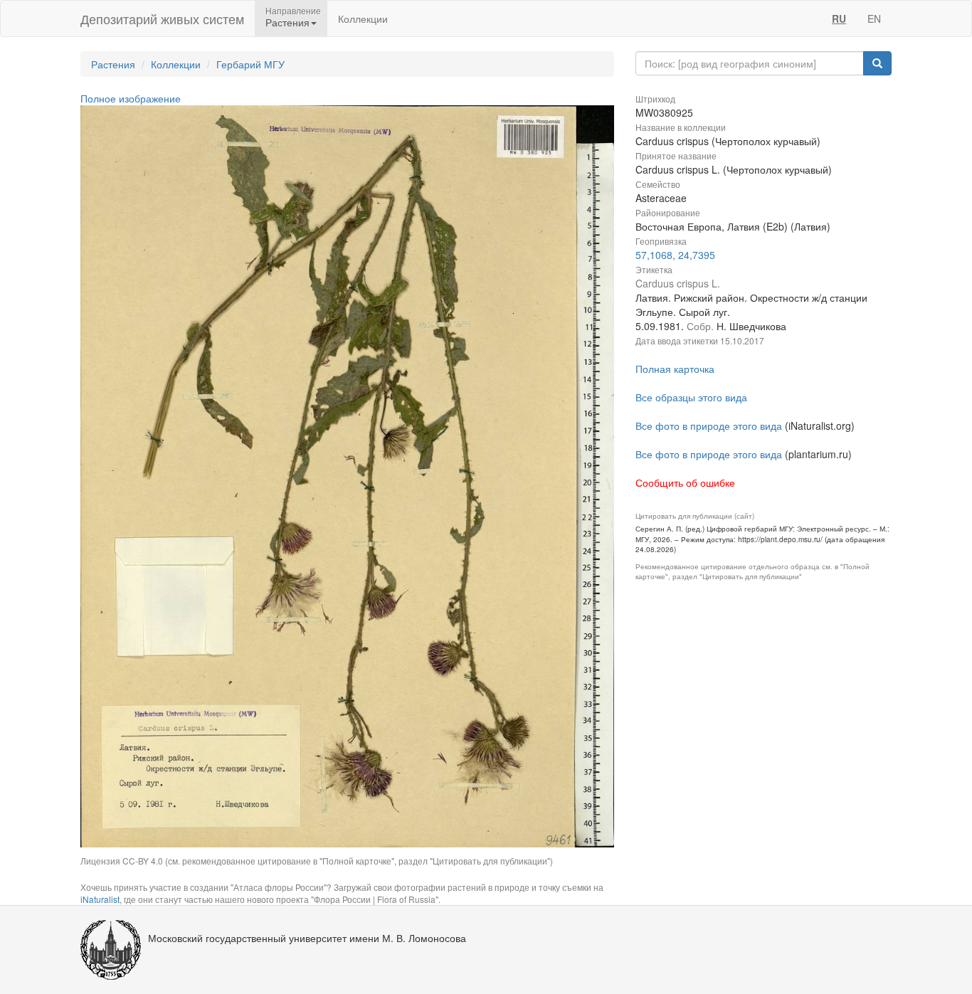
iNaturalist (100, 899)
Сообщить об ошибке (685, 482)
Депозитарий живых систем (162, 18)
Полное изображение (130, 98)
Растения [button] (287, 22)
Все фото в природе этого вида (708, 425)
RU (839, 18)
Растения (113, 64)
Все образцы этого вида (691, 397)
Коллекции (363, 18)
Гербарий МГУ (250, 64)
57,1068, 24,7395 (675, 255)
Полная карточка (674, 368)
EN (874, 18)
